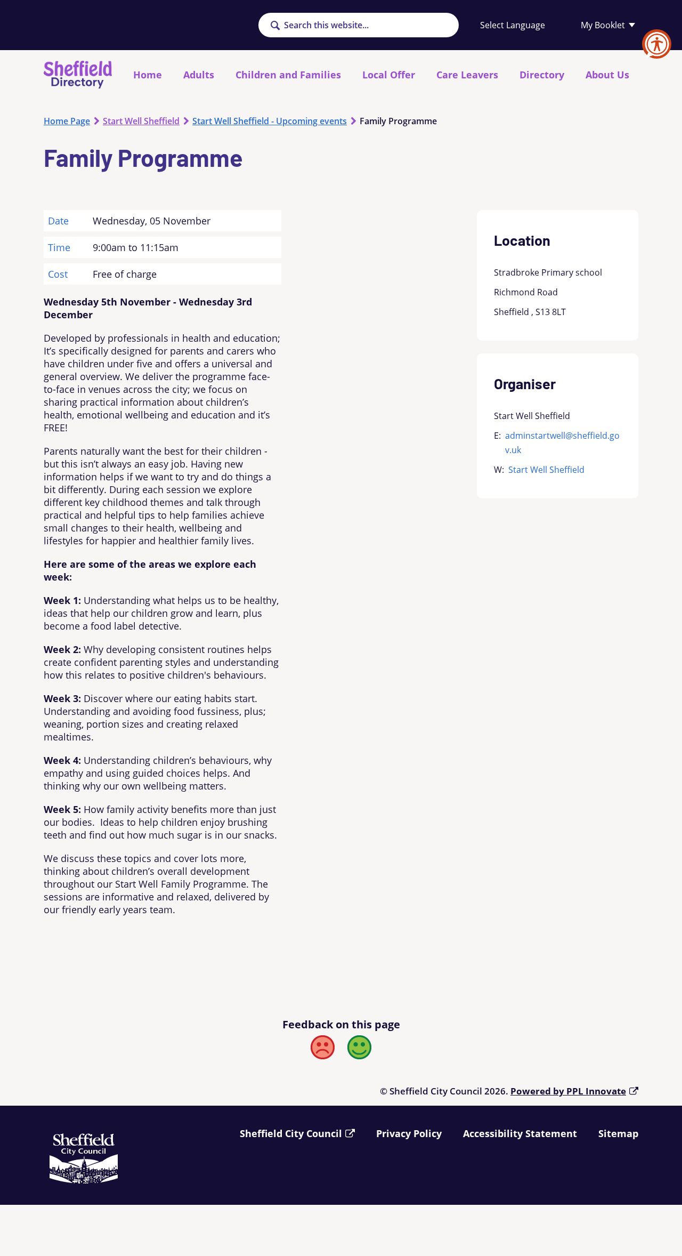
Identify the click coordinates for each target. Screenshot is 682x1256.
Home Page (67, 121)
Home (147, 74)
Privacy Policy (409, 1133)
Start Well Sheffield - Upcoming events (269, 121)
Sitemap (618, 1133)
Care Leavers (467, 74)
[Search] (275, 26)
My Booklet (603, 25)
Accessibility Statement (520, 1133)
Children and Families (288, 74)
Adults (198, 74)
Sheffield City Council (291, 1133)
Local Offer (388, 74)
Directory (541, 74)
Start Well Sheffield (141, 121)
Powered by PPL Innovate (568, 1091)
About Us (607, 74)
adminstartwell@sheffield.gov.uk (562, 443)
